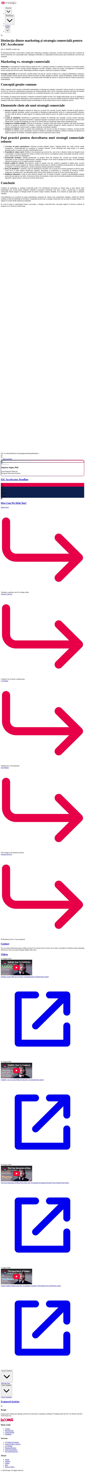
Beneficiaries (10, 16)
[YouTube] (8, 1421)
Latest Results (9, 1432)
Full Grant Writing (11, 1450)
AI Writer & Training (12, 1442)
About (7, 28)
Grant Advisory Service (12, 1444)
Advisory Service (6, 594)
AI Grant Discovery (11, 1451)
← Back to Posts (6, 459)
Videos (7, 1463)
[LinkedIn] (2, 1421)
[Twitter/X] (5, 1421)
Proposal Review (6, 854)
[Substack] (11, 1421)
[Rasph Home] (8, 4)
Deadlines (8, 1434)
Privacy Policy (10, 1467)
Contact (7, 26)
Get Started (42, 228)
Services (8, 8)
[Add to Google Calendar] (1, 498)
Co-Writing (4, 681)
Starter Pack (5, 507)
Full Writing (5, 768)
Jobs (6, 1465)
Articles (7, 1461)
